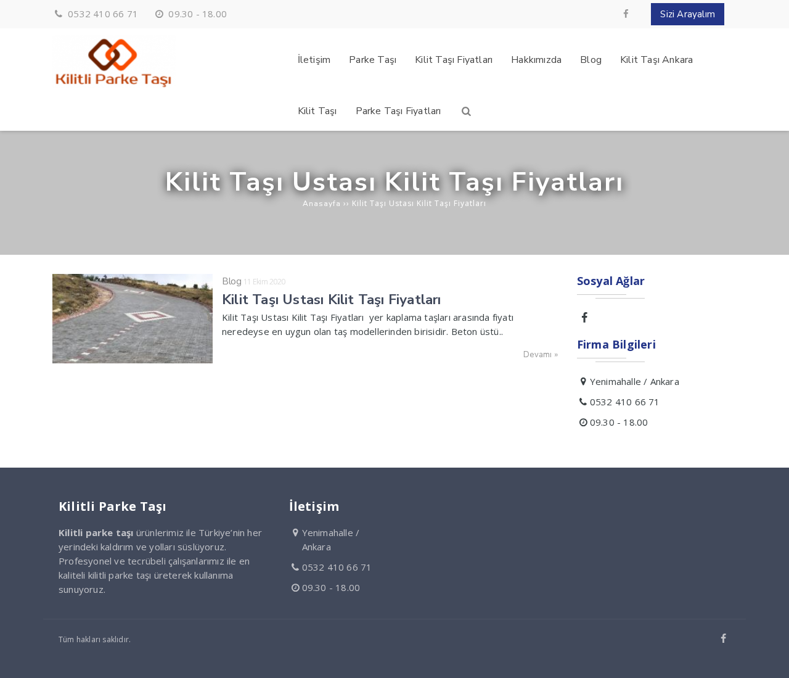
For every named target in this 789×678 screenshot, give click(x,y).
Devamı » (540, 354)
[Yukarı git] (770, 659)
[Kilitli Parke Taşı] (114, 84)
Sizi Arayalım (687, 14)
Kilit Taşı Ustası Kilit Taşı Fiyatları (331, 299)
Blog (231, 281)
